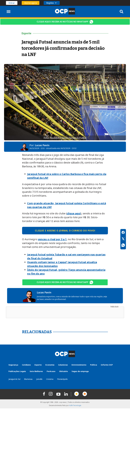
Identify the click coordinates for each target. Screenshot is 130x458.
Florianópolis (62, 379)
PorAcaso (51, 371)
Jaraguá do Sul (14, 379)
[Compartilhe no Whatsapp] (123, 245)
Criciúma (49, 379)
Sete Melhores (36, 371)
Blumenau (28, 379)
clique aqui (74, 213)
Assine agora (30, 3)
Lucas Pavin (42, 145)
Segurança (13, 365)
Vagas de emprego (80, 371)
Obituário (63, 371)
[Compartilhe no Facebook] (123, 233)
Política (93, 365)
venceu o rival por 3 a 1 (52, 239)
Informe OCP (107, 365)
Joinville (39, 379)
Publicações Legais (17, 371)
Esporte (38, 365)
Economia (49, 365)
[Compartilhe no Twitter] (123, 239)
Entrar (12, 3)
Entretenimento (79, 365)
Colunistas (63, 365)
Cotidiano (26, 365)
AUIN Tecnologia (75, 405)
